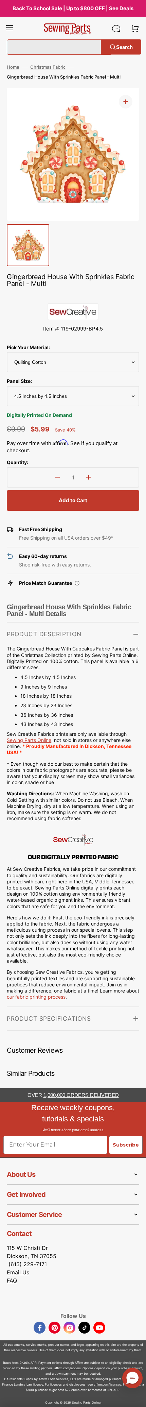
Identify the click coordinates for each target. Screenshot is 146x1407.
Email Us (18, 1272)
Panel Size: (19, 381)
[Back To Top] (136, 1397)
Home (13, 67)
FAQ (12, 1280)
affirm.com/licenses (107, 1384)
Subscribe (126, 1145)
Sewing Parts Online (29, 740)
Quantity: (17, 462)
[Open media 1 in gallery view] (125, 101)
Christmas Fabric (48, 67)
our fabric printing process (36, 997)
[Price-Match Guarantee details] (77, 583)
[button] (9, 28)
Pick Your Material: (28, 347)
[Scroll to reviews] (73, 296)
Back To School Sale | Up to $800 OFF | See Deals (73, 8)
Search (124, 47)
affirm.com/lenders (67, 1368)
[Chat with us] (116, 28)
